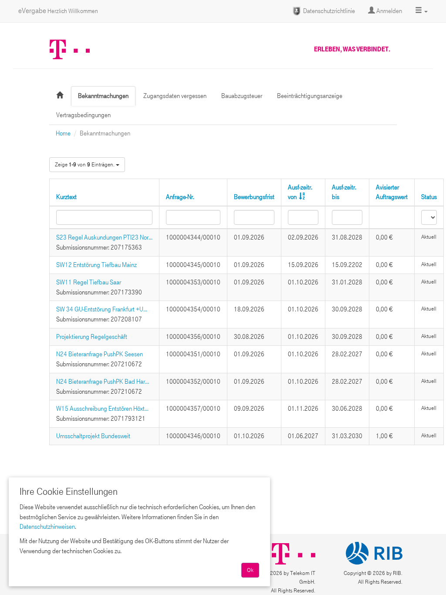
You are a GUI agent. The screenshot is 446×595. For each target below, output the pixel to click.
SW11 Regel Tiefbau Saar (88, 282)
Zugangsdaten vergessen (174, 96)
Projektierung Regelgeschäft (91, 337)
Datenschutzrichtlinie (328, 11)
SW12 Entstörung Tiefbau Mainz (96, 265)
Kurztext (66, 197)
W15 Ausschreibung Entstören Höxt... (102, 408)
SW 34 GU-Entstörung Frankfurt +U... (101, 309)
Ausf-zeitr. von (300, 192)
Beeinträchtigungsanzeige (309, 96)
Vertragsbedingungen (83, 115)
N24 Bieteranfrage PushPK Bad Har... (102, 381)
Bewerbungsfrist (254, 197)
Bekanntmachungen (103, 96)
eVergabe (58, 10)
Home (63, 133)
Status (429, 197)
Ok (250, 570)
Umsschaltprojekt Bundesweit (93, 436)
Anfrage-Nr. (180, 197)
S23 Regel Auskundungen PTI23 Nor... (104, 237)
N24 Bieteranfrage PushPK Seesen (99, 354)
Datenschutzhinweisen (47, 527)
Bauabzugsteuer (241, 96)
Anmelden (388, 11)
